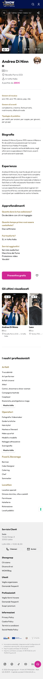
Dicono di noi (7, 566)
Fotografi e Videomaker (12, 417)
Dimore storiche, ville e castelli (15, 494)
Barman (5, 462)
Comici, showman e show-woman (16, 388)
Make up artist (8, 433)
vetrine (14, 13)
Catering (6, 470)
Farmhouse (7, 498)
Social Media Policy (10, 629)
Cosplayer (6, 397)
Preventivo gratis (16, 275)
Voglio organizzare (10, 582)
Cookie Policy (7, 621)
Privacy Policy (8, 617)
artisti (20, 13)
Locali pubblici (8, 510)
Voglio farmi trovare (10, 597)
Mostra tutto (8, 405)
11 (29, 49)
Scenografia (7, 445)
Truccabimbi (7, 372)
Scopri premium (8, 606)
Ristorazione (7, 506)
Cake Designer (8, 466)
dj (29, 13)
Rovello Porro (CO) (14, 74)
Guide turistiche (8, 421)
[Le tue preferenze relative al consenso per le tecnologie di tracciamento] (40, 509)
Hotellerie (6, 502)
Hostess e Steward (10, 429)
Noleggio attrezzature (11, 441)
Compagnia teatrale (10, 392)
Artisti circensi (8, 380)
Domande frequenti (10, 586)
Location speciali (9, 490)
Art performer (8, 376)
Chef (4, 474)
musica (25, 13)
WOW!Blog (6, 570)
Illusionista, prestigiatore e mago (16, 401)
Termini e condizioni (10, 625)
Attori (4, 384)
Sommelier (6, 478)
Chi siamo (6, 562)
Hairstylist (6, 425)
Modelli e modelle (9, 437)
